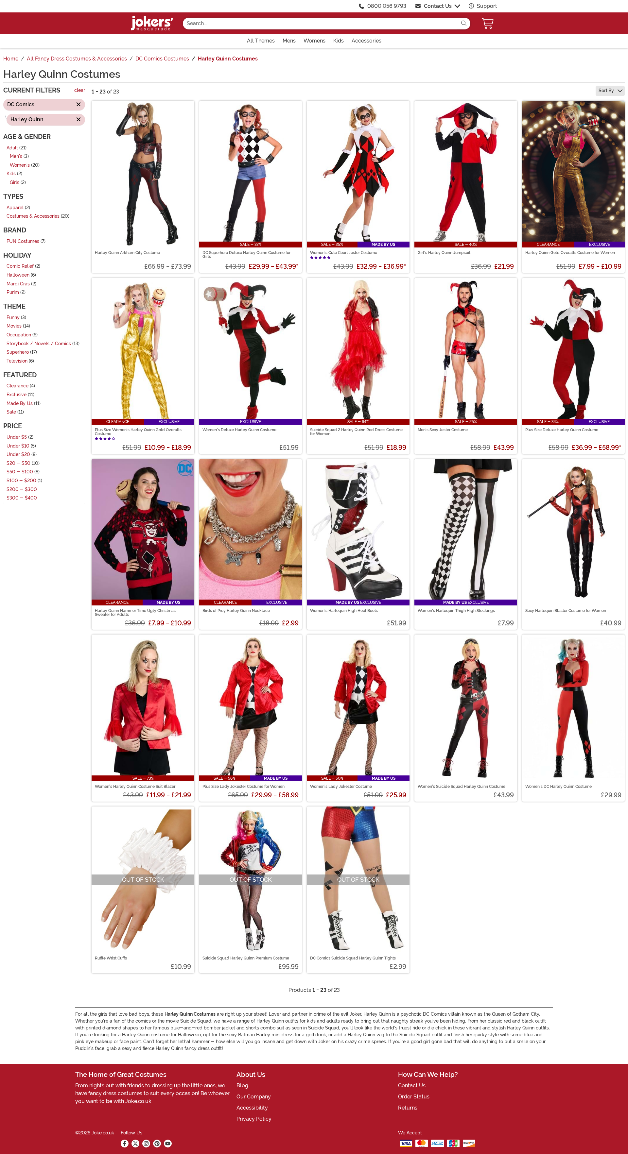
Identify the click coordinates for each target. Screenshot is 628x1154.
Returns (407, 1108)
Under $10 (18, 446)
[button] (488, 23)
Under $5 (17, 437)
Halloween (18, 275)
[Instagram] (146, 1143)
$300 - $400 (22, 498)
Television (17, 361)
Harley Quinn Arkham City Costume (127, 252)
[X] (135, 1143)
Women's (20, 165)
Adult (12, 148)
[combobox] (320, 23)
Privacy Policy (253, 1119)
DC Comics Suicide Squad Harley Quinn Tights (353, 958)
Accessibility (252, 1108)
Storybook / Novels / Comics (39, 344)
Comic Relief (20, 266)
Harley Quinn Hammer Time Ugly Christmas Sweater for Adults (135, 612)
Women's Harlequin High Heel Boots (344, 610)
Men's (16, 157)
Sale (11, 412)
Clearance (17, 386)
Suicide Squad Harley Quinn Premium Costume (245, 958)
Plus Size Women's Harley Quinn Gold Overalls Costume (138, 432)
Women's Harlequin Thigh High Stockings (456, 610)
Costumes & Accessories (33, 216)
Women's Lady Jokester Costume (341, 786)
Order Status (413, 1097)
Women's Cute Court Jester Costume (343, 252)
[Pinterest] (157, 1143)
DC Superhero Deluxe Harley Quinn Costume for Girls (246, 254)
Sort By (607, 90)
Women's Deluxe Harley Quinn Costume (239, 430)
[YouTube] (168, 1143)
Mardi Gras (18, 284)
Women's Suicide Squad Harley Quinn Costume (461, 786)
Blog (242, 1085)
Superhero (18, 352)
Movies (14, 326)
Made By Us (20, 403)
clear (79, 90)
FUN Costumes (23, 241)
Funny (13, 317)
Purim (13, 293)
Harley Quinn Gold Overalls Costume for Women (570, 252)
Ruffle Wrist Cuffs (111, 958)
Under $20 (18, 455)
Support (486, 6)
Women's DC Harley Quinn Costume (558, 786)
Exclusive (16, 395)
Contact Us (438, 6)
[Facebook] (125, 1143)
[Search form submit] (463, 23)
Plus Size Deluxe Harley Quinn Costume (561, 430)
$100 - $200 (21, 481)
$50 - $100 (20, 472)
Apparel (15, 208)
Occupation (19, 335)
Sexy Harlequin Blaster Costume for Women (565, 610)
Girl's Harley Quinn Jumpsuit (444, 252)
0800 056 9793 (386, 6)
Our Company (253, 1097)
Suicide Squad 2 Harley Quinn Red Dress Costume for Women (356, 432)
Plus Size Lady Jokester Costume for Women (243, 786)
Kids (11, 174)
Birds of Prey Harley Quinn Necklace (236, 610)
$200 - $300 (22, 489)
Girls (14, 182)
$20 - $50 (18, 463)
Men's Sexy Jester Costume (443, 430)
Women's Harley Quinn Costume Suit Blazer (135, 786)
